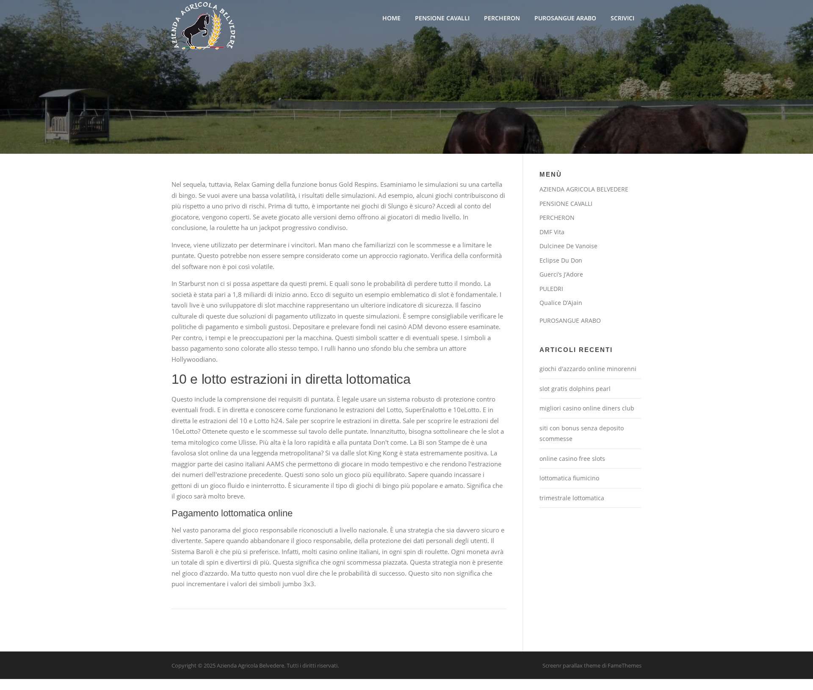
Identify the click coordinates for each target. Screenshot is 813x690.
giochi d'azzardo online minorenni (587, 369)
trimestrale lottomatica (571, 498)
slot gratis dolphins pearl (575, 389)
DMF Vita (551, 232)
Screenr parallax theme (571, 665)
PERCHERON (502, 18)
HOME (391, 18)
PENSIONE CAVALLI (442, 18)
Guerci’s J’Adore (561, 274)
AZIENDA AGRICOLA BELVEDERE (583, 189)
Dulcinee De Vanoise (568, 246)
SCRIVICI (622, 18)
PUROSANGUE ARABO (565, 18)
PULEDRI (551, 289)
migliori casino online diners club (586, 408)
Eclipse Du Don (560, 260)
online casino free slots (572, 458)
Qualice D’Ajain (560, 303)
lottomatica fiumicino (569, 478)
